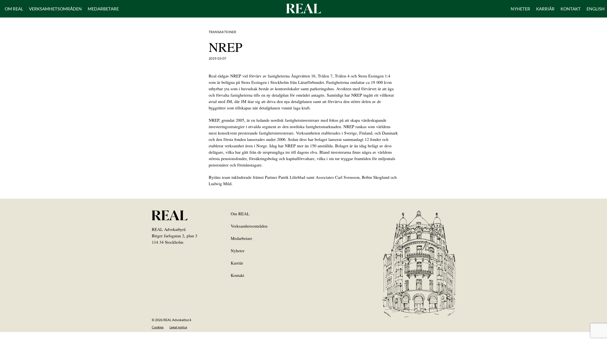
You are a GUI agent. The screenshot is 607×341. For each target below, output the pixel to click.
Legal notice (178, 327)
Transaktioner (222, 32)
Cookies (158, 327)
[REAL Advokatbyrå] (303, 8)
